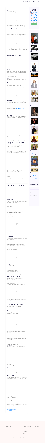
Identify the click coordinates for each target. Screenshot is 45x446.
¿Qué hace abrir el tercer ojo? (9, 426)
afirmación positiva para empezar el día (20, 108)
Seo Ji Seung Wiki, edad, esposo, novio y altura (28, 427)
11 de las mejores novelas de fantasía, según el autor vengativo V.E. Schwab (31, 426)
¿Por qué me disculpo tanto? (10, 410)
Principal (23, 1)
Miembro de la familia (34, 1)
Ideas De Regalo (26, 1)
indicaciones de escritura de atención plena (10, 428)
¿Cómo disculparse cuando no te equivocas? (11, 408)
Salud (29, 1)
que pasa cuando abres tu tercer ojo (10, 427)
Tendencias (38, 1)
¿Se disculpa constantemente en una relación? (11, 409)
